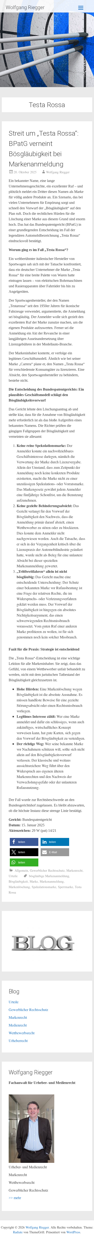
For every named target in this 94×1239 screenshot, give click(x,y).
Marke (34, 881)
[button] (24, 842)
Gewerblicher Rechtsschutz (47, 870)
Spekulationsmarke (44, 887)
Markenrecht (74, 870)
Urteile (13, 876)
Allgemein (21, 870)
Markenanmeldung (52, 881)
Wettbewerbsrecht (21, 1032)
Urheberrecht (18, 1040)
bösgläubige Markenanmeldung (49, 876)
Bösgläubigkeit (18, 881)
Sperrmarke (65, 887)
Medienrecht (18, 1025)
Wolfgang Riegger (25, 7)
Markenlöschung (19, 887)
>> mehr (15, 1198)
